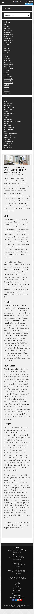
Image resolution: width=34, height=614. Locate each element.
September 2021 (8, 68)
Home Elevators (8, 119)
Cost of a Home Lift (9, 113)
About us (17, 585)
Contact (17, 586)
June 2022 (6, 54)
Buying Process (17, 588)
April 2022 (6, 56)
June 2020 (6, 87)
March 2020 (7, 93)
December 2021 (8, 62)
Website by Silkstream (17, 606)
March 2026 (7, 28)
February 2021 (8, 77)
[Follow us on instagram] (18, 600)
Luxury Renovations (9, 129)
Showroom (7, 145)
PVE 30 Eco (7, 139)
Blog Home (7, 8)
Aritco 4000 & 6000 (9, 107)
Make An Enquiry (28, 3)
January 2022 (7, 60)
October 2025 (8, 38)
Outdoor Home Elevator (10, 133)
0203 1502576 (18, 559)
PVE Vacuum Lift (8, 141)
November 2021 (8, 64)
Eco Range (6, 115)
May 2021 (6, 74)
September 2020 (8, 83)
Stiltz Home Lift (8, 147)
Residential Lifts (8, 143)
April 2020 (6, 91)
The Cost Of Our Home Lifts (17, 597)
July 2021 (6, 70)
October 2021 (8, 66)
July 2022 (6, 52)
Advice (6, 101)
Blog (17, 592)
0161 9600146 (18, 566)
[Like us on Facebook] (13, 600)
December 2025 (8, 34)
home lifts (6, 123)
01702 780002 (29, 1)
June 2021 (6, 73)
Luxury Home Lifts (9, 127)
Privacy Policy (17, 595)
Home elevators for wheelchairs (12, 121)
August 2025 (7, 42)
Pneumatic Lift (8, 135)
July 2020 (6, 85)
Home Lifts (17, 583)
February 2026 (8, 30)
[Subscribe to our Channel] (20, 600)
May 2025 (6, 48)
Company (6, 111)
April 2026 (6, 26)
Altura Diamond (8, 103)
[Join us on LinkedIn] (16, 600)
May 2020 (6, 89)
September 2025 (8, 40)
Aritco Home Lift (8, 109)
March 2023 (7, 50)
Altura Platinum (8, 105)
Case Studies (17, 590)
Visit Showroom (17, 594)
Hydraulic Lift (7, 125)
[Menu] (3, 2)
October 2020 (8, 81)
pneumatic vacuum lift (10, 137)
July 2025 (6, 44)
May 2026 (6, 24)
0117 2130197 (18, 573)
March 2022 (7, 58)
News (5, 131)
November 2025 (8, 36)
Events (5, 117)
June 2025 (6, 46)
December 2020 (8, 79)
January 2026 (7, 32)
